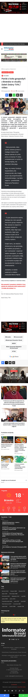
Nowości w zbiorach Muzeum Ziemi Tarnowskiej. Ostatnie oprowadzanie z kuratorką (18, 565)
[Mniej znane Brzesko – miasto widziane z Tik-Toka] (7, 439)
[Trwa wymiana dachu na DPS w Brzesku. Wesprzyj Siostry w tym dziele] (5, 558)
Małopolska (15, 596)
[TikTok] (17, 639)
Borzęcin (14, 591)
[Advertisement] (14, 31)
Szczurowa (17, 603)
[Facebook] (6, 95)
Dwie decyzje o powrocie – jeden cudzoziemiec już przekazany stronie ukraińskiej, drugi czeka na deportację (14, 376)
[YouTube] (13, 639)
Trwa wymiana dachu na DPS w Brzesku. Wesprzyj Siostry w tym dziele (18, 558)
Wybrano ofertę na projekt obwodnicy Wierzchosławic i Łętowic (18, 572)
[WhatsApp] (14, 95)
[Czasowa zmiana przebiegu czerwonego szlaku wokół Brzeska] (21, 459)
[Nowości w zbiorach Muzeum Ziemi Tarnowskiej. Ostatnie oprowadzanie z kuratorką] (5, 566)
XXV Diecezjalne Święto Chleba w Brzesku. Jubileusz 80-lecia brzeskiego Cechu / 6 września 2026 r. (21, 448)
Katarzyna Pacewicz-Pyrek (14, 340)
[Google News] (14, 356)
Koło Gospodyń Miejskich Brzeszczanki (14, 347)
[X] (10, 95)
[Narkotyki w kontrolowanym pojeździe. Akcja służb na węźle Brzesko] (5, 580)
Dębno (4, 593)
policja (5, 598)
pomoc (12, 598)
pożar (16, 601)
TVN (14, 351)
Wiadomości (13, 69)
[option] (14, 375)
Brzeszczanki (18, 337)
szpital (4, 606)
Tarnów (12, 606)
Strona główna (5, 69)
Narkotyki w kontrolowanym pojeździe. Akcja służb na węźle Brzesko (18, 579)
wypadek (20, 606)
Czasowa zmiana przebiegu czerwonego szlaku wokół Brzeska (20, 466)
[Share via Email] (17, 95)
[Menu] (2, 49)
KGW (14, 343)
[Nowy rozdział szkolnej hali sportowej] (7, 459)
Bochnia (5, 591)
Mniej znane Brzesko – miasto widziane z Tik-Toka (7, 446)
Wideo (11, 72)
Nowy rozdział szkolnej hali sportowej (5, 465)
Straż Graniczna (6, 603)
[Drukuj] (21, 95)
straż (23, 601)
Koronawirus (6, 596)
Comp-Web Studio (21, 687)
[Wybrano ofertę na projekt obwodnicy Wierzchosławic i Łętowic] (5, 573)
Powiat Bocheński (7, 601)
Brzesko (8, 337)
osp (23, 596)
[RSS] (18, 639)
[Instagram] (15, 639)
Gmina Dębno (13, 593)
